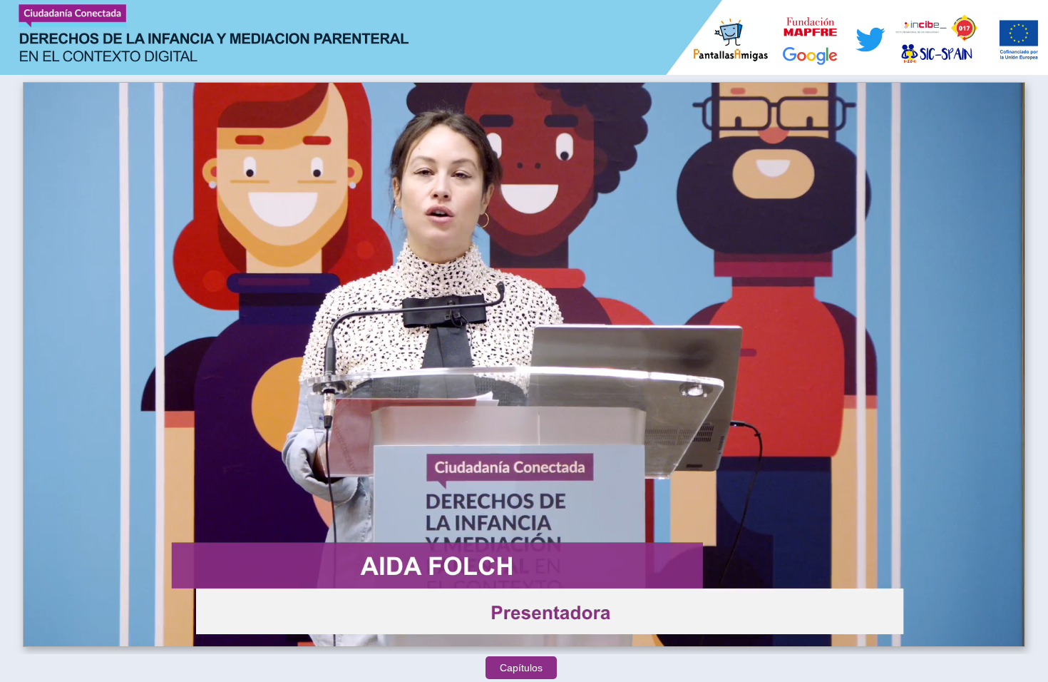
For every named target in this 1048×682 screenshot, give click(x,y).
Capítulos (521, 667)
